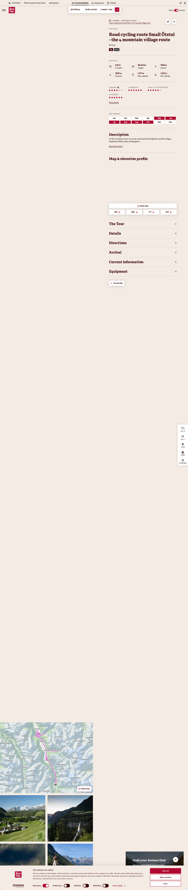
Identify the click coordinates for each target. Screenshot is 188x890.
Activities (116, 21)
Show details (118, 886)
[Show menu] (4, 10)
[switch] (67, 885)
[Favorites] (180, 3)
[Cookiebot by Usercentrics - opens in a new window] (18, 885)
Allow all (165, 871)
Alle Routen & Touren (129, 21)
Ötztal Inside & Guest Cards (34, 3)
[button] (143, 224)
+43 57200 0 (15, 3)
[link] (111, 3)
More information (116, 146)
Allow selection (165, 877)
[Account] (185, 3)
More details (114, 102)
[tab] (80, 3)
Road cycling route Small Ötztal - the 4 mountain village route (129, 23)
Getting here (54, 3)
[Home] (110, 21)
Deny (165, 884)
